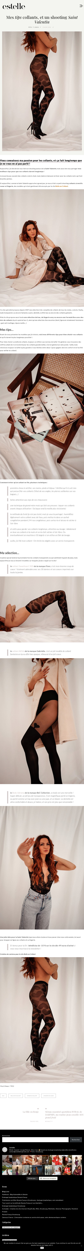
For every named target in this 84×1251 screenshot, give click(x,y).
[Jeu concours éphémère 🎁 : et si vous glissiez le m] (67, 1170)
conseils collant (32, 1095)
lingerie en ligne (48, 1095)
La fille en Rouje (31, 1111)
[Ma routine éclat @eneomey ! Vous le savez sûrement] (57, 1170)
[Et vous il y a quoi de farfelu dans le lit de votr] (27, 1160)
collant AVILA (18, 651)
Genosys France (7, 1217)
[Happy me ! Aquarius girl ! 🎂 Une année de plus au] (57, 1160)
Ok (42, 1248)
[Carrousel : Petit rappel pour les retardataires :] (77, 1170)
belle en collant (16, 1095)
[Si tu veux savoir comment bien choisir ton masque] (7, 1160)
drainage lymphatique (44, 1200)
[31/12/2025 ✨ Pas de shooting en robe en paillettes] (37, 1170)
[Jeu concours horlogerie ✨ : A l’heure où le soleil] (17, 1170)
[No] (81, 1246)
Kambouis (5, 1194)
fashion (47, 27)
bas (3, 1095)
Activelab (5, 1209)
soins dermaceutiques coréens (55, 1217)
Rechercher (6, 1135)
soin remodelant (57, 1200)
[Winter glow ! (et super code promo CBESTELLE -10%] (67, 1160)
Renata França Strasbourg (11, 1214)
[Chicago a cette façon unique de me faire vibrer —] (27, 1170)
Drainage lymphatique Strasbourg (13, 1206)
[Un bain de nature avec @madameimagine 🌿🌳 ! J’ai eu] (47, 1160)
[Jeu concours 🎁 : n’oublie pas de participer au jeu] (77, 1160)
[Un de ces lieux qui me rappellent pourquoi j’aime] (47, 1170)
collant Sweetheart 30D (22, 566)
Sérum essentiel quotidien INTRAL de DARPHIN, (64, 1114)
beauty (49, 1121)
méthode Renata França (22, 1203)
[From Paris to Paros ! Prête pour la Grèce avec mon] (17, 1160)
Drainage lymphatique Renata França (14, 1197)
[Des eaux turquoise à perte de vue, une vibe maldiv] (7, 1170)
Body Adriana (18, 792)
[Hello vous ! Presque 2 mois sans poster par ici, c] (37, 1160)
